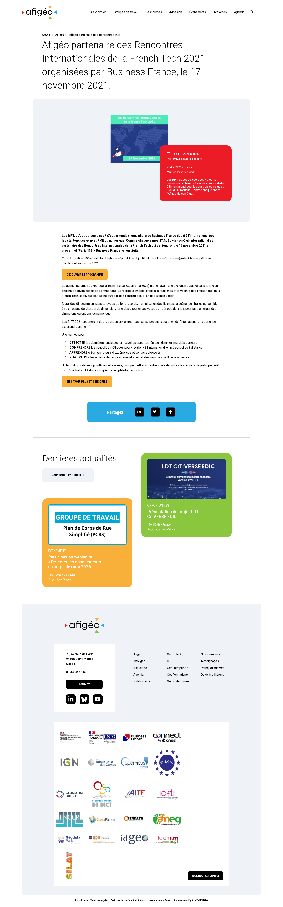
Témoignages (210, 661)
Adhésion (175, 12)
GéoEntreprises (177, 668)
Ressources (154, 12)
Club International (196, 240)
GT (169, 661)
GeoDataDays (176, 654)
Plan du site (81, 900)
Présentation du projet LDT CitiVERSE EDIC (173, 514)
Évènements (197, 12)
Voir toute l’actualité (68, 475)
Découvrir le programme (85, 274)
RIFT (71, 235)
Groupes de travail (126, 12)
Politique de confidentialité (125, 900)
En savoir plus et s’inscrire (87, 381)
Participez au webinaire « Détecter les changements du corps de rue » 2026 (74, 562)
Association (98, 12)
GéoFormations (177, 674)
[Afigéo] (39, 17)
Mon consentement (152, 900)
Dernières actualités (79, 458)
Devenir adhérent (212, 674)
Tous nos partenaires (205, 875)
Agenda (239, 12)
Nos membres (210, 654)
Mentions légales (99, 900)
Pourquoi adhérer (212, 668)
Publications (141, 681)
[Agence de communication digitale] (202, 900)
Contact (84, 684)
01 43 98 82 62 (76, 672)
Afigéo (137, 654)
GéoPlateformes (178, 681)
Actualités (220, 12)
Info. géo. (139, 661)
